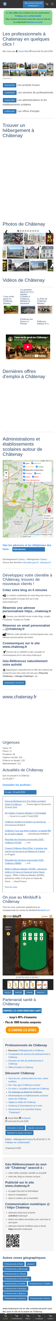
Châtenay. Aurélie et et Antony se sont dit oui (25, 822)
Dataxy (21, 559)
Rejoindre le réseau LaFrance (19, 1133)
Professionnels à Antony (40, 1298)
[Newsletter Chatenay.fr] (46, 4)
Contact (50, 1318)
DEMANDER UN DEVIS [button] (14, 683)
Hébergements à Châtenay (31, 1050)
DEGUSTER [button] (10, 85)
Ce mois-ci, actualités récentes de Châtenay (28, 1089)
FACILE (8, 992)
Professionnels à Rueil (14, 1264)
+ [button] (6, 472)
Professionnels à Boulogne (16, 1288)
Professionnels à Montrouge (16, 1269)
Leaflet (25, 534)
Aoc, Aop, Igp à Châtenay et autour (24, 1085)
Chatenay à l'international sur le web (25, 1106)
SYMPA (29, 992)
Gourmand (39, 1318)
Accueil (5, 1318)
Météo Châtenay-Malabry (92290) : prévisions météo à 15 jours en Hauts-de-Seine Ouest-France (26, 872)
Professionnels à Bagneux (15, 1293)
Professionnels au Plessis (15, 1274)
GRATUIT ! (41, 992)
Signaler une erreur (36, 1128)
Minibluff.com (43, 910)
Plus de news (11, 887)
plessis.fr (31, 1264)
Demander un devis (15, 1128)
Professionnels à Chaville (15, 1284)
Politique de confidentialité (28, 16)
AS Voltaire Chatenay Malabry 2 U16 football (25, 813)
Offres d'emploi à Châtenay (20, 1067)
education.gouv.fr (31, 562)
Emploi (27, 1318)
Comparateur (17, 1318)
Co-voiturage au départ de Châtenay (25, 1092)
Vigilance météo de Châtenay (22, 1102)
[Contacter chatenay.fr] (52, 4)
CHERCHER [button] (10, 111)
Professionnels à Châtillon (40, 1284)
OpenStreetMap (35, 534)
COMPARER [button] (10, 93)
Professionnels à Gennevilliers (17, 1279)
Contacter (26, 1118)
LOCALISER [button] (10, 100)
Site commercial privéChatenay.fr (33, 4)
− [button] (6, 476)
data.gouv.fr (45, 562)
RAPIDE (18, 992)
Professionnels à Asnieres (15, 1298)
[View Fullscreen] (6, 467)
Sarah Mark (23, 51)
